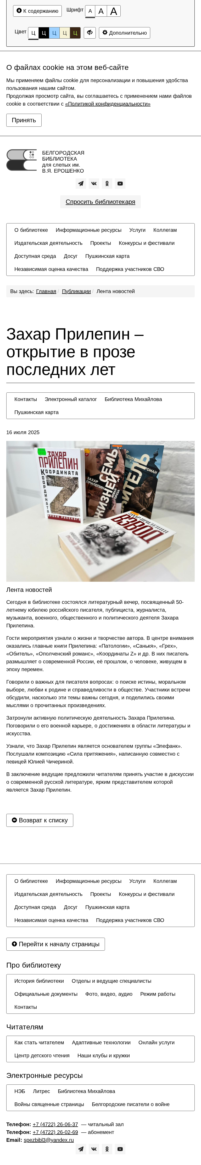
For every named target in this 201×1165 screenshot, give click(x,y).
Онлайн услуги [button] (156, 1042)
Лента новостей (116, 291)
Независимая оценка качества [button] (51, 269)
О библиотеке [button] (31, 230)
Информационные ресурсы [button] (88, 230)
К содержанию (40, 11)
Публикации (76, 291)
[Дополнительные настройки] (90, 33)
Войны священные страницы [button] (49, 1104)
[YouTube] (120, 183)
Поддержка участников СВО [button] (130, 269)
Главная (46, 291)
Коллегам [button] (165, 230)
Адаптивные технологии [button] (101, 1042)
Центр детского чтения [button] (42, 1055)
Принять (24, 120)
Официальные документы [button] (45, 994)
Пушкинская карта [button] (107, 256)
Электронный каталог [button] (71, 399)
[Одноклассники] (107, 183)
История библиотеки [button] (39, 981)
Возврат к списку (42, 820)
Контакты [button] (25, 399)
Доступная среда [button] (35, 256)
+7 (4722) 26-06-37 (55, 1124)
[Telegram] (81, 183)
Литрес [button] (41, 1091)
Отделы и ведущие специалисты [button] (111, 981)
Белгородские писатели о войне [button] (131, 1104)
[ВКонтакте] (94, 183)
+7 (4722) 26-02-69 (55, 1132)
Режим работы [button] (157, 994)
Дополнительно (127, 33)
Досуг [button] (70, 256)
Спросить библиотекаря (100, 201)
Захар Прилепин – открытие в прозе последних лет (74, 351)
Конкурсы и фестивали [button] (147, 243)
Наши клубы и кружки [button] (103, 1055)
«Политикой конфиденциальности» (107, 104)
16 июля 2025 (23, 432)
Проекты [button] (100, 243)
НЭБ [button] (19, 1091)
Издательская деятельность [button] (48, 243)
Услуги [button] (137, 230)
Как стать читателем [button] (39, 1042)
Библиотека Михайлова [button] (133, 399)
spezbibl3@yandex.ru (49, 1140)
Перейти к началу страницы (58, 944)
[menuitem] (31, 229)
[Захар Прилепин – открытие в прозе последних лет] (100, 511)
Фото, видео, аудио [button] (108, 994)
